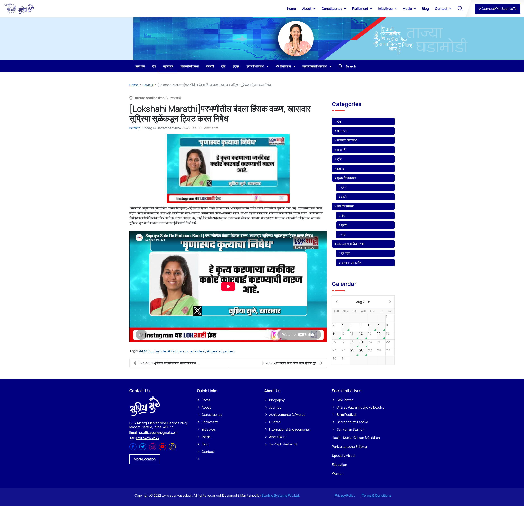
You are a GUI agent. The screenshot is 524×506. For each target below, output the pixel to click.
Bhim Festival (346, 414)
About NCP (277, 436)
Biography (277, 400)
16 (334, 342)
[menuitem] (291, 8)
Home (206, 400)
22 (388, 342)
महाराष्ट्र (134, 128)
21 (378, 342)
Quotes (275, 422)
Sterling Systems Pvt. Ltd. (281, 495)
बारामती (341, 149)
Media (206, 436)
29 (388, 350)
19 (361, 342)
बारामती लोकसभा (347, 140)
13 (369, 333)
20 (370, 342)
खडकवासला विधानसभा (350, 244)
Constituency (212, 414)
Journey (275, 407)
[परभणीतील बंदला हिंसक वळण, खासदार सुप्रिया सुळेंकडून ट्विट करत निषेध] (228, 168)
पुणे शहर (345, 253)
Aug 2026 (363, 302)
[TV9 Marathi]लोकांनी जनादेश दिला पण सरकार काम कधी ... (168, 363)
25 (352, 350)
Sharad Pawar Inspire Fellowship (361, 407)
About (206, 407)
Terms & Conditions (376, 495)
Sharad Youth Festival (353, 422)
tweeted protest (222, 351)
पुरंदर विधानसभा (346, 178)
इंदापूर (340, 168)
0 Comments (209, 128)
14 (379, 333)
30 (334, 358)
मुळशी (344, 225)
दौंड (339, 159)
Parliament (210, 422)
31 (343, 358)
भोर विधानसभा (345, 206)
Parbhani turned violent (188, 351)
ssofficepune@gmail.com (158, 432)
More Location (145, 459)
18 (351, 342)
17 (343, 342)
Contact (208, 451)
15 (387, 333)
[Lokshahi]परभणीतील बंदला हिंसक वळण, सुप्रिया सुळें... (290, 363)
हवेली (344, 197)
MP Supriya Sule (154, 351)
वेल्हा (343, 234)
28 (379, 350)
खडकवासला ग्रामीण (351, 263)
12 (361, 333)
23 (334, 350)
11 (351, 333)
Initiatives (209, 429)
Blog (205, 444)
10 (343, 333)
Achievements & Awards (287, 414)
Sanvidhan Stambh (350, 429)
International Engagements (289, 429)
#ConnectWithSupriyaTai (498, 8)
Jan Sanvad (345, 400)
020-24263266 (147, 438)
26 (361, 350)
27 (370, 350)
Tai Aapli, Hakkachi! (283, 444)
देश (339, 121)
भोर (343, 215)
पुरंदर (344, 187)
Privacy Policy (345, 495)
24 (344, 350)
